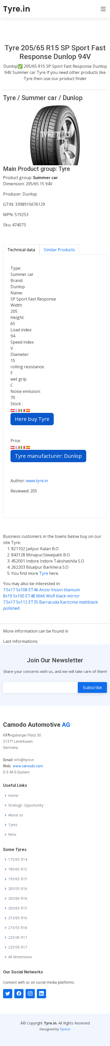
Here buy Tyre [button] (32, 418)
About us (15, 815)
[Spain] (28, 410)
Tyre (44, 573)
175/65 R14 (17, 859)
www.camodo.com (28, 766)
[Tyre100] (30, 993)
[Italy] (23, 410)
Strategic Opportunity (25, 805)
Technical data (21, 250)
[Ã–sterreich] (12, 410)
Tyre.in (16, 8)
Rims (12, 834)
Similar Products (59, 250)
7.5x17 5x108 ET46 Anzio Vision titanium (41, 590)
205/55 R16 (17, 888)
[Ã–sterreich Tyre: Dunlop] (12, 447)
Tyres (12, 825)
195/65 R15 (17, 879)
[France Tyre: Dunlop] (18, 447)
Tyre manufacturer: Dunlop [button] (48, 455)
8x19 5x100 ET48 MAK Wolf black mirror (41, 596)
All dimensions (20, 957)
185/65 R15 (17, 869)
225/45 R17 (17, 937)
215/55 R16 (17, 927)
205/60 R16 (17, 898)
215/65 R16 (17, 918)
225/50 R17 (17, 947)
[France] (18, 410)
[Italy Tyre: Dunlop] (23, 447)
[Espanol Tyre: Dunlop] (28, 447)
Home (13, 795)
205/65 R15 (17, 908)
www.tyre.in (37, 480)
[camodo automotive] (19, 993)
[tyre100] (7, 993)
